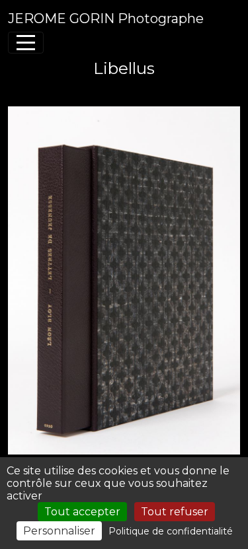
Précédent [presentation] (43, 91)
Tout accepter (82, 511)
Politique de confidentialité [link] (170, 531)
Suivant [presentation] (213, 91)
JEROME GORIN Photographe (106, 18)
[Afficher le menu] (26, 43)
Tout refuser (174, 511)
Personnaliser (59, 531)
